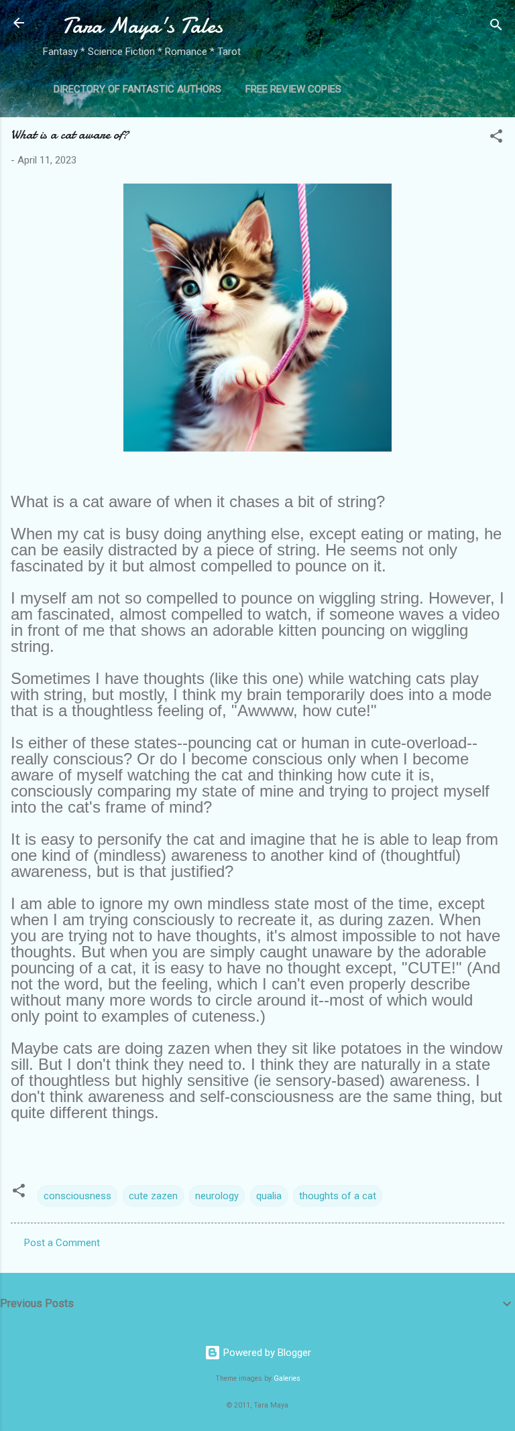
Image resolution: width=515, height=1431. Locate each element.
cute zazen (153, 1196)
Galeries (287, 1378)
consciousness (77, 1196)
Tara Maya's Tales (142, 26)
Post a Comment (62, 1243)
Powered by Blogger (266, 1353)
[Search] (496, 27)
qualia (269, 1196)
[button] (496, 138)
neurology (217, 1196)
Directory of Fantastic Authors (137, 89)
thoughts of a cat (337, 1196)
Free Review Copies (293, 89)
